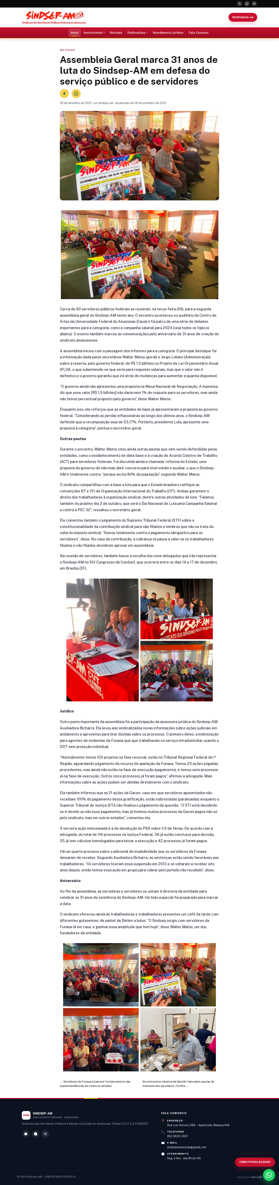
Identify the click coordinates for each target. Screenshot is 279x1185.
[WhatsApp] (247, 4)
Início (74, 32)
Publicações (136, 32)
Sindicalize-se (242, 17)
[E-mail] (254, 4)
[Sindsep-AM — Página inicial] (54, 17)
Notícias (116, 32)
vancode (256, 1177)
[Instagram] (239, 4)
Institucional (93, 32)
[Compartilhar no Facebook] (64, 93)
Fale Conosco (199, 32)
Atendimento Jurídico (168, 32)
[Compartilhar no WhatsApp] (76, 93)
